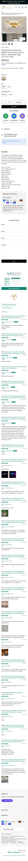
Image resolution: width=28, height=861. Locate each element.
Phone (2, 238)
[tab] (4, 151)
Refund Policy (11, 837)
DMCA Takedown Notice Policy (17, 836)
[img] (14, 273)
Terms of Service (4, 842)
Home (2, 12)
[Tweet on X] (6, 44)
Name (2, 224)
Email (2, 231)
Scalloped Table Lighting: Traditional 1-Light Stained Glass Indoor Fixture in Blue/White (13, 317)
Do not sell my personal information (8, 841)
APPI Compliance (12, 842)
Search (2, 836)
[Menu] (25, 7)
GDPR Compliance (21, 842)
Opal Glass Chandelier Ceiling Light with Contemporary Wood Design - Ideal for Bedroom (13, 712)
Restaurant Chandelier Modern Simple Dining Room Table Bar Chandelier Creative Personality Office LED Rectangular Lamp (13, 761)
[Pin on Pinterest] (12, 44)
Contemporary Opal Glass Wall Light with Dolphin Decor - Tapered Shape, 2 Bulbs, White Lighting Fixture (13, 353)
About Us (7, 836)
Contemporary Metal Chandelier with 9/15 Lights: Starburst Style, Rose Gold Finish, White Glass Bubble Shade (13, 677)
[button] (22, 7)
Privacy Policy (19, 841)
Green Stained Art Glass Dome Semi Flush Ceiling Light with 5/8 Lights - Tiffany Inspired (12, 382)
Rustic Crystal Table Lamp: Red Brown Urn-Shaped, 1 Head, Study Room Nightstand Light (13, 397)
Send (14, 261)
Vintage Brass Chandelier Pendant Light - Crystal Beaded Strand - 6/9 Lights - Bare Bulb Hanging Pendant (13, 522)
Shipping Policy (4, 837)
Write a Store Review (14, 288)
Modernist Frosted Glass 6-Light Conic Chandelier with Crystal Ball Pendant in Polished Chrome (13, 741)
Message (3, 245)
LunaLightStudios (8, 833)
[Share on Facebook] (9, 44)
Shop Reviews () (7, 307)
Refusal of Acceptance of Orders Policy (9, 840)
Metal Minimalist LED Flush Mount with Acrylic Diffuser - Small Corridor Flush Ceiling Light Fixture (13, 418)
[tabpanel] (14, 171)
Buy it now (14, 106)
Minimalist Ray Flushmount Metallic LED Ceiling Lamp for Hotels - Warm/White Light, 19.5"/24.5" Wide (12, 14)
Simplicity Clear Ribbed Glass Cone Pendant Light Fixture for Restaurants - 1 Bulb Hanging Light (13, 483)
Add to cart (19, 102)
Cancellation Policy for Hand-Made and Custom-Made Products (14, 838)
